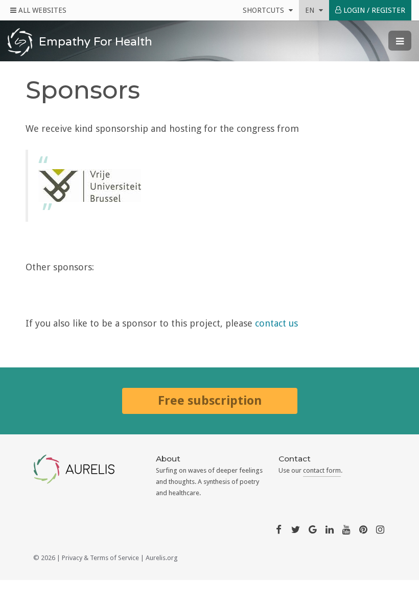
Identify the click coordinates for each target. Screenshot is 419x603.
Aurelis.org (162, 558)
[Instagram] (380, 529)
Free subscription (210, 400)
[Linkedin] (329, 529)
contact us (276, 323)
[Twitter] (295, 529)
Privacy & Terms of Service (100, 558)
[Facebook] (278, 529)
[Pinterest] (363, 529)
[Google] (312, 529)
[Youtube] (346, 529)
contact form (322, 470)
